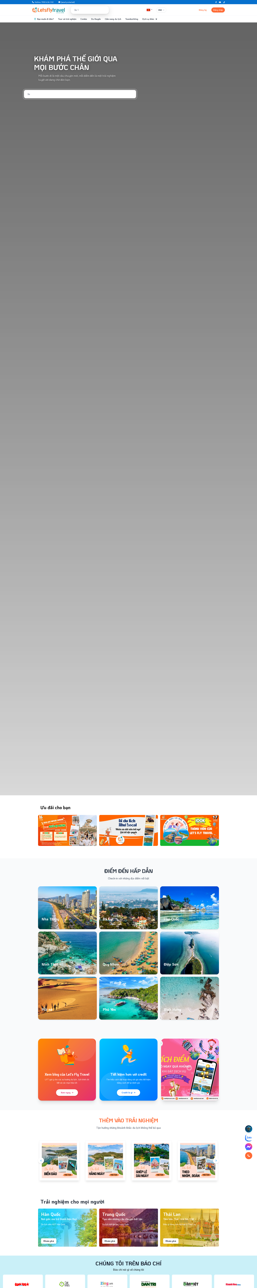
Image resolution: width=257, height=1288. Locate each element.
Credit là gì (127, 1092)
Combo (83, 19)
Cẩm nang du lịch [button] (113, 19)
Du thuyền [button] (96, 19)
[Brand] (48, 10)
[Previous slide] (41, 830)
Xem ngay (65, 1092)
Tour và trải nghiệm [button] (67, 19)
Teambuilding (131, 19)
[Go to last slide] (41, 1161)
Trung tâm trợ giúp (183, 9)
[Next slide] (216, 830)
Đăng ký (203, 9)
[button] (149, 10)
